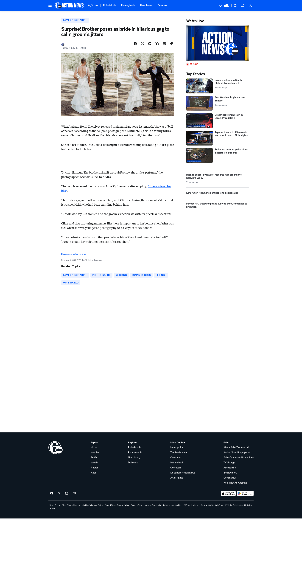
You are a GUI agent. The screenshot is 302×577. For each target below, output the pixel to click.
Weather (95, 452)
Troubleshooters (178, 452)
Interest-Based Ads (153, 505)
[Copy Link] (171, 43)
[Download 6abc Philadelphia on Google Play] (245, 493)
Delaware (162, 5)
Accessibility (230, 467)
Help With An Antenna (235, 483)
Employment (230, 472)
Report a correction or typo (73, 253)
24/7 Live (92, 5)
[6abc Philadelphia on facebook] (51, 493)
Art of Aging (176, 477)
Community (230, 477)
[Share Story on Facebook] (135, 43)
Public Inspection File (172, 505)
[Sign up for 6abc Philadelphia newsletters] (74, 493)
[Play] (217, 43)
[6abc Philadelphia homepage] (69, 5)
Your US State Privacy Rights (117, 505)
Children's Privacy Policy (92, 505)
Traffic (94, 457)
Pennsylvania (128, 5)
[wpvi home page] (55, 447)
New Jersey (146, 5)
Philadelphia (109, 5)
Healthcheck (176, 462)
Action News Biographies (237, 452)
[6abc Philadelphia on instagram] (67, 493)
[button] (50, 5)
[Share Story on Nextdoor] (157, 43)
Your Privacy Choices (71, 505)
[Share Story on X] (142, 43)
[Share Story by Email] (164, 43)
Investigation (177, 447)
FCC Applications (191, 505)
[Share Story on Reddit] (149, 43)
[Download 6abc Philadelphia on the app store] (228, 493)
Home (94, 447)
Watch (94, 462)
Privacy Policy (54, 505)
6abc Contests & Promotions (239, 457)
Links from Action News (182, 472)
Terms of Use (136, 505)
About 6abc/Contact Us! (236, 447)
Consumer (175, 457)
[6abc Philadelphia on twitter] (59, 493)
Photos (94, 467)
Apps (93, 472)
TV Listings (229, 462)
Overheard (176, 467)
